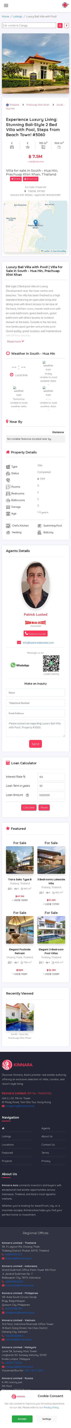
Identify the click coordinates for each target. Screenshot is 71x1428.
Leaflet (46, 251)
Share (17, 178)
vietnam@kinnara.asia (18, 1339)
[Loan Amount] (27, 795)
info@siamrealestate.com (38, 642)
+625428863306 (14, 1281)
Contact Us (48, 1144)
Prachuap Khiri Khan (38, 104)
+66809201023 (13, 1254)
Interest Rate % (15, 776)
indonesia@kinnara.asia (19, 1285)
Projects (7, 1161)
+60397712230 (13, 1362)
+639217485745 (13, 1308)
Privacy (46, 1161)
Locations (8, 1144)
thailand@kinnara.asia (18, 1258)
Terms (45, 1152)
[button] (35, 223)
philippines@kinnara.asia (19, 1312)
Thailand (14, 104)
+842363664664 (14, 1335)
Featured (7, 1152)
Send (35, 744)
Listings (17, 16)
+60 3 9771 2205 (33, 1370)
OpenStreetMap (59, 251)
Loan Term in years (18, 785)
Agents (46, 1128)
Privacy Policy (51, 1407)
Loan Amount (14, 795)
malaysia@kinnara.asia (19, 1366)
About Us (47, 1136)
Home (5, 16)
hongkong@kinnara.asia (19, 1106)
